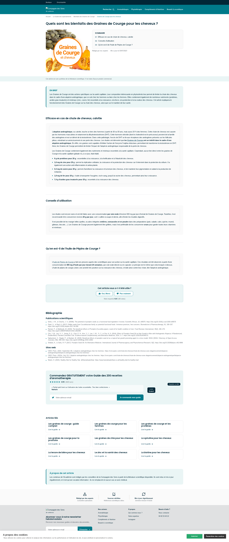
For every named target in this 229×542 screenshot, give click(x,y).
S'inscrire (83, 529)
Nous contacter (164, 513)
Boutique (49, 2)
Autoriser (194, 536)
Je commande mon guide (130, 397)
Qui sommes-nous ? (135, 513)
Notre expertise (133, 516)
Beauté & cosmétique (175, 9)
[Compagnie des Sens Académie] (58, 9)
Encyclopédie (61, 2)
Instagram (131, 519)
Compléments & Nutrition (154, 9)
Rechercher (107, 9)
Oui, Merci (106, 294)
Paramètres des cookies (215, 536)
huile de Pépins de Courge (63, 262)
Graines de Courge (135, 140)
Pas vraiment (125, 294)
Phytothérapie (136, 9)
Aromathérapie (122, 9)
